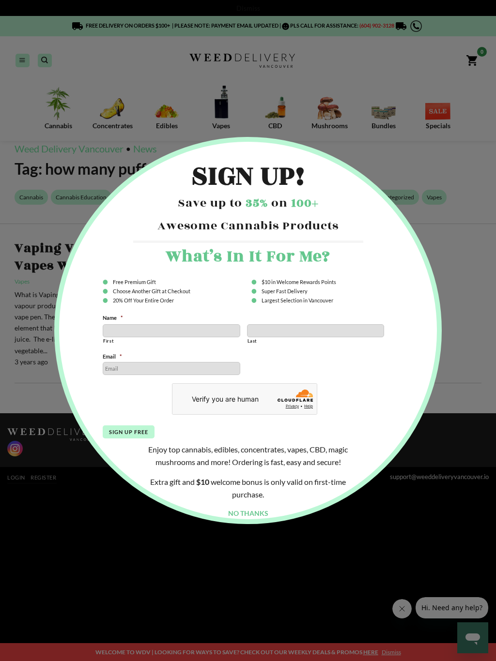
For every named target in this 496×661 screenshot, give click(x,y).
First (108, 341)
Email (112, 356)
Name (113, 318)
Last (252, 341)
